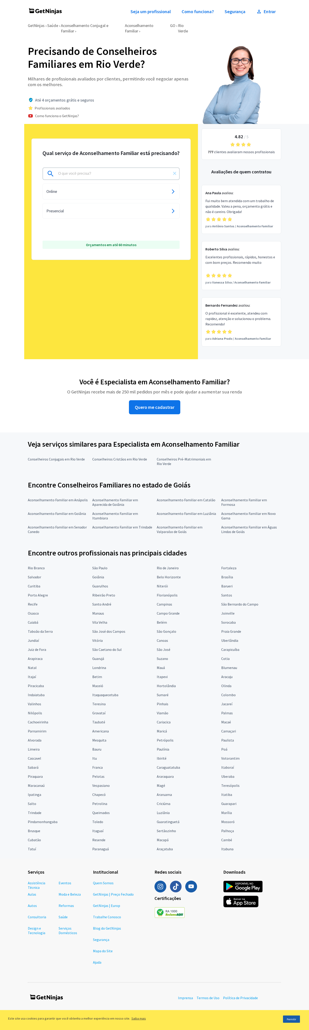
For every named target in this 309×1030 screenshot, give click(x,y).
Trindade (34, 812)
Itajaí (32, 676)
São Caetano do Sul (107, 649)
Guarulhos (100, 586)
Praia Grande (231, 631)
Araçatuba (165, 849)
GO (172, 25)
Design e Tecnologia (36, 930)
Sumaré (163, 695)
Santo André (101, 604)
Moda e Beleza (70, 894)
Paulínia (163, 749)
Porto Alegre (38, 595)
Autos (32, 905)
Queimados (101, 812)
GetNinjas (36, 25)
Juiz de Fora (37, 649)
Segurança (235, 12)
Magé (161, 785)
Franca (97, 767)
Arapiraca (35, 658)
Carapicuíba (230, 649)
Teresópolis (230, 785)
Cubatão (34, 840)
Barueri (227, 586)
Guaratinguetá (168, 821)
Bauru (96, 749)
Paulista (227, 740)
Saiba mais (138, 1018)
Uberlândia (229, 640)
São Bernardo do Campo (239, 604)
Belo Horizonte (169, 577)
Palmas (227, 713)
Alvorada (34, 740)
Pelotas (98, 776)
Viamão (162, 713)
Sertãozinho (166, 831)
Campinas (164, 604)
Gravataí (98, 713)
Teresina (99, 704)
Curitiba (34, 586)
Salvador (34, 577)
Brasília (227, 577)
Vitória (97, 640)
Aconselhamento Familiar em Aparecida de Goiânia (115, 502)
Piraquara (35, 776)
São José (163, 649)
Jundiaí (33, 640)
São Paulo (99, 568)
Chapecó (99, 794)
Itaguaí (97, 831)
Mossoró (228, 821)
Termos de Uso (208, 998)
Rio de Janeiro (168, 568)
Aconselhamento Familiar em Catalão (186, 500)
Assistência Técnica (36, 885)
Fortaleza (228, 568)
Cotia (225, 658)
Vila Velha (99, 622)
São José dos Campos (108, 631)
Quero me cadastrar (154, 407)
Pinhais (162, 704)
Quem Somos (103, 883)
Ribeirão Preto (103, 595)
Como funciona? (198, 12)
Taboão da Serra (40, 631)
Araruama (164, 794)
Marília (226, 812)
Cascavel (34, 758)
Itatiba (226, 794)
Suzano (162, 658)
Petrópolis (165, 740)
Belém (162, 622)
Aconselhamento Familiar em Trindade (122, 527)
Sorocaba (228, 622)
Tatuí (32, 849)
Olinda (226, 685)
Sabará (33, 767)
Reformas (66, 905)
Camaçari (228, 731)
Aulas (32, 894)
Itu (94, 758)
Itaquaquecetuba (105, 695)
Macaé (226, 722)
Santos (226, 595)
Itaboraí (227, 767)
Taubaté (98, 722)
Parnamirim (37, 731)
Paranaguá (100, 849)
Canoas (162, 640)
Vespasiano (101, 785)
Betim (97, 676)
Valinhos (34, 704)
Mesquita (99, 740)
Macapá (163, 840)
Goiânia (98, 577)
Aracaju (227, 676)
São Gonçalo (166, 631)
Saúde (52, 25)
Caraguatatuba (168, 767)
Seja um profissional (151, 12)
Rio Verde (183, 28)
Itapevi (162, 676)
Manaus (98, 613)
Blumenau (229, 667)
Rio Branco (36, 568)
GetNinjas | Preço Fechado (113, 894)
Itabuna (227, 849)
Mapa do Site (103, 951)
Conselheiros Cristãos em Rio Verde (119, 459)
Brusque (34, 831)
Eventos (65, 883)
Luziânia (163, 812)
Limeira (34, 749)
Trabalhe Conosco (107, 917)
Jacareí (226, 704)
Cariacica (164, 722)
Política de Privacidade (240, 998)
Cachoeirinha (38, 722)
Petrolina (99, 803)
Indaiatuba (36, 695)
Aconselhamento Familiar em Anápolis (58, 500)
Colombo (228, 695)
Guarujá (98, 658)
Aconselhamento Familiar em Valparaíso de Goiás (179, 529)
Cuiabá (33, 622)
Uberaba (227, 776)
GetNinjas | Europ (106, 905)
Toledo (97, 821)
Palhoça (227, 831)
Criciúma (163, 803)
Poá (224, 749)
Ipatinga (34, 794)
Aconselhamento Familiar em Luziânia (186, 513)
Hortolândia (166, 685)
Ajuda (97, 962)
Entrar (270, 12)
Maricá (162, 731)
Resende (98, 840)
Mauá (161, 667)
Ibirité (161, 758)
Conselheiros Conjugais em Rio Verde (56, 459)
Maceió (97, 685)
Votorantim (230, 758)
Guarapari (228, 803)
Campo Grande (168, 613)
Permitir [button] (291, 1019)
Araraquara (165, 776)
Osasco (33, 613)
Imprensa (185, 998)
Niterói (162, 586)
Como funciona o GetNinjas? (57, 116)
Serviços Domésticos (68, 930)
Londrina (99, 667)
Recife (33, 604)
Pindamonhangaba (42, 821)
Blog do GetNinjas (107, 928)
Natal (32, 667)
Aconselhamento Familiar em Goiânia (57, 513)
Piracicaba (36, 685)
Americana (100, 731)
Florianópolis (167, 595)
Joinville (228, 613)
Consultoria (37, 917)
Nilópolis (35, 713)
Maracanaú (36, 785)
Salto (32, 803)
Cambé (226, 840)
